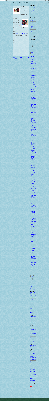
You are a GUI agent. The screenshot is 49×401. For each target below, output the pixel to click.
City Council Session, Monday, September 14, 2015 (33, 183)
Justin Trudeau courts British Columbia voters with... (33, 203)
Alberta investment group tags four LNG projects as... (33, 163)
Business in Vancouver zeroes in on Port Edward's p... (33, 167)
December (32, 52)
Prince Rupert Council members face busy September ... (33, 231)
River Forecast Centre (32, 308)
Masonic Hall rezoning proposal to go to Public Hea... (33, 268)
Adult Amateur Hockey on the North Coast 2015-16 (33, 221)
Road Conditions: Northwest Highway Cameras (32, 293)
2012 (31, 279)
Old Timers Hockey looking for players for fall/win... (33, 219)
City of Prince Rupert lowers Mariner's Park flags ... (33, 232)
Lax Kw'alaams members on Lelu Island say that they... (33, 192)
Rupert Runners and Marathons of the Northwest (33, 378)
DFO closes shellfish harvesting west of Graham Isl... (33, 173)
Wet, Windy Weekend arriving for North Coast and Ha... (33, 144)
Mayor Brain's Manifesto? (33, 57)
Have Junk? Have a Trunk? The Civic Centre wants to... (33, 67)
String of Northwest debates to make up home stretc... (33, 68)
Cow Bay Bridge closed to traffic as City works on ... (33, 218)
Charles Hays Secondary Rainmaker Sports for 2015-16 (33, 180)
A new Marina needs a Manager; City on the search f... (33, 87)
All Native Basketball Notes (32, 371)
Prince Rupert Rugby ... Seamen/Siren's (32, 375)
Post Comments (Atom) (17, 58)
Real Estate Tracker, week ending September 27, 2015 (33, 78)
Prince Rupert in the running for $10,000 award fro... (33, 264)
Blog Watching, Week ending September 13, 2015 (33, 194)
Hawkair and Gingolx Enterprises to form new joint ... (33, 236)
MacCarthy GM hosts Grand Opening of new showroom (33, 147)
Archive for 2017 (31, 31)
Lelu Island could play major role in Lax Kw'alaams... (33, 122)
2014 (31, 277)
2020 (31, 47)
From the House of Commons (32, 321)
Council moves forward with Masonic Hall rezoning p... (33, 160)
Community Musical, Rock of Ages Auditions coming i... (33, 76)
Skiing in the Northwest (32, 370)
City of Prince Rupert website (32, 294)
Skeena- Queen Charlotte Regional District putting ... (33, 140)
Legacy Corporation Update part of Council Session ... (33, 185)
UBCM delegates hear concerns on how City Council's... (33, 84)
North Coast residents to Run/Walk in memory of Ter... (33, 137)
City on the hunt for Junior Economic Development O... (33, 126)
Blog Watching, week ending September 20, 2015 (33, 132)
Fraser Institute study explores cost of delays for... (33, 106)
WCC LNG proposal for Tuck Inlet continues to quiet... (33, 149)
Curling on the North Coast (32, 373)
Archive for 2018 (31, 30)
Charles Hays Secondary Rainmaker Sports (32, 352)
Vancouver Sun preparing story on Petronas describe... (33, 215)
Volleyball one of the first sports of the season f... (33, 181)
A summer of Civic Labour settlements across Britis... (33, 239)
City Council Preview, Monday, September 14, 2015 (33, 188)
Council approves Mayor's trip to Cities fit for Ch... (33, 266)
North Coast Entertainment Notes (33, 345)
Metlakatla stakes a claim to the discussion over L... (33, 134)
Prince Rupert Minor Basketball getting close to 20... (33, 248)
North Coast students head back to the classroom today (33, 243)
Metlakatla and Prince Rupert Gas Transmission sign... (33, 65)
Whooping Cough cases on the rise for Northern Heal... (33, 99)
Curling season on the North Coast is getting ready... (33, 205)
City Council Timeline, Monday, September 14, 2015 (33, 161)
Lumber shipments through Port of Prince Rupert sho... (33, 153)
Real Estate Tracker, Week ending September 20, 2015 (33, 130)
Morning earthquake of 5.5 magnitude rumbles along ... (33, 95)
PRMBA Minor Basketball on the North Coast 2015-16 (33, 246)
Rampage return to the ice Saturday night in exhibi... (33, 110)
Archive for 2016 (31, 32)
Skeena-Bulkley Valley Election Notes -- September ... (33, 257)
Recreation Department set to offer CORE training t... (33, 245)
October (32, 54)
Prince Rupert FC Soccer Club (33, 374)
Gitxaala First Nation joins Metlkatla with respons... (33, 97)
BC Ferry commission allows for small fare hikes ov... (33, 151)
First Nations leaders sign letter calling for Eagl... (33, 56)
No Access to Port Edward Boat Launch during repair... (33, 226)
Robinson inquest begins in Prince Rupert (33, 71)
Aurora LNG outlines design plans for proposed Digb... (33, 86)
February (32, 275)
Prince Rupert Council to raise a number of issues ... (33, 117)
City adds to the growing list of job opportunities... (33, 261)
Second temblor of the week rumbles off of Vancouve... (33, 109)
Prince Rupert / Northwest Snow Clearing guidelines (33, 22)
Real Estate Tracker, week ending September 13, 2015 (33, 190)
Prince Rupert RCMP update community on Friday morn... (33, 200)
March (31, 274)
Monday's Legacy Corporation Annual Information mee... (33, 158)
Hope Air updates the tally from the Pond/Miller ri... (33, 211)
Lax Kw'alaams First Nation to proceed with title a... (33, 135)
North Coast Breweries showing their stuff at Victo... (33, 198)
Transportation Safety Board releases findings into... (33, 176)
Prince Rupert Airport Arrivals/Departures (32, 309)
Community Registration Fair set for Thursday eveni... (33, 229)
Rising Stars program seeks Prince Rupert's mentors (33, 234)
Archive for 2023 (31, 26)
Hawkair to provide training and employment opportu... (33, 216)
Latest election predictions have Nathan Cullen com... (33, 128)
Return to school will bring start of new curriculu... (33, 260)
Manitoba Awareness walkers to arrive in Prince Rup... (33, 241)
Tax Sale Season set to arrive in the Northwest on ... (33, 102)
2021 (31, 46)
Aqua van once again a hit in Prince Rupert (33, 145)
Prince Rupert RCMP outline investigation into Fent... (33, 201)
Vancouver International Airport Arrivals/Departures (33, 312)
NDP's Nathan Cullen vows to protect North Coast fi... (33, 107)
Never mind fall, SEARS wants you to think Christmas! (33, 165)
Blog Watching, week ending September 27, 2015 (33, 79)
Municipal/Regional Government (33, 316)
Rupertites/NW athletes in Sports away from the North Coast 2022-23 (33, 380)
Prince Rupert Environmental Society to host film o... (33, 112)
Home (21, 57)
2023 (31, 44)
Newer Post (14, 57)
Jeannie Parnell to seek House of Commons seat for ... (33, 121)
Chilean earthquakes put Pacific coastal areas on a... (33, 154)
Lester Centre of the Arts (32, 346)
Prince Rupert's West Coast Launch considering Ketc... (33, 119)
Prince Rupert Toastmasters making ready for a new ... (33, 237)
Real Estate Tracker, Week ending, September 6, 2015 (33, 253)
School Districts (31, 317)
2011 (31, 280)
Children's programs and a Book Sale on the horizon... (33, 222)
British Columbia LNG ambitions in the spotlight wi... (33, 209)
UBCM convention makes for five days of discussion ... (33, 115)
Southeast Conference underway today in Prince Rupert (33, 169)
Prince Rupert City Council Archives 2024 (32, 289)
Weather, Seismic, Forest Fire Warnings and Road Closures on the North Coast (33, 341)
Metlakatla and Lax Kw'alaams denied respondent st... (33, 91)
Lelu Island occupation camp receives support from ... (33, 175)
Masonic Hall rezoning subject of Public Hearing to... (33, 186)
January (32, 276)
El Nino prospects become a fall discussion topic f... (33, 104)
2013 (31, 278)
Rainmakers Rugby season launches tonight (33, 142)
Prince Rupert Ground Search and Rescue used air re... (33, 224)
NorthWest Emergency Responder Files (32, 284)
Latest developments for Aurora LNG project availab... (33, 101)
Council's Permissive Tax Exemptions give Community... (33, 250)
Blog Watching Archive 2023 (32, 37)
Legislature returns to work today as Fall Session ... (33, 74)
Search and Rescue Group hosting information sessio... (33, 196)
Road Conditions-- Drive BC (32, 292)
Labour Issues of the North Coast (33, 333)
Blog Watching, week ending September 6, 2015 (33, 258)
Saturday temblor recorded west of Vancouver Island (33, 131)
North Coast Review (20, 2)
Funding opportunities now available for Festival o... (33, 58)
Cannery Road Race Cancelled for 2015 (33, 208)
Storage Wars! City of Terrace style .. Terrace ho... (33, 89)
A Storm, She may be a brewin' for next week (33, 265)
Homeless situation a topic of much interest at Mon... (33, 156)
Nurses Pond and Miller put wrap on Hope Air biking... (33, 252)
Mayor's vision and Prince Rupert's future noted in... (33, 82)
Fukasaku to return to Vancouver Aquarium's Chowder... (33, 63)
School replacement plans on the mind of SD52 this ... (33, 81)
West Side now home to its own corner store (33, 262)
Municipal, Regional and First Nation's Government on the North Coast (32, 334)
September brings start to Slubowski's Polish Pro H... (33, 171)
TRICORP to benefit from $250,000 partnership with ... (33, 213)
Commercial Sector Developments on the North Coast (32, 327)
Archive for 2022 (31, 27)
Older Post (27, 57)
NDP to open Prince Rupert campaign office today (33, 255)
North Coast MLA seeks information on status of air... (33, 178)
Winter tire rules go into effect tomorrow (33, 61)
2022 (31, 45)
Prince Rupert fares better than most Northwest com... (33, 60)
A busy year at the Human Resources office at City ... (33, 124)
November (32, 53)
